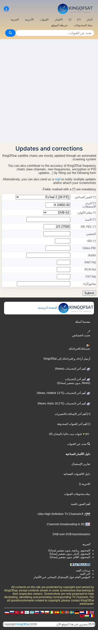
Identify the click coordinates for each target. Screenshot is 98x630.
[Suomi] (27, 612)
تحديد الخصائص (81, 335)
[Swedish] (72, 612)
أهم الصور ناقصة (80, 504)
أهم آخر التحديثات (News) (70, 368)
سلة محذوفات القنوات (77, 494)
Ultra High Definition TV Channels (60, 514)
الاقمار (59, 19)
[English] (92, 612)
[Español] (57, 612)
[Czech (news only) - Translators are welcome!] (42, 612)
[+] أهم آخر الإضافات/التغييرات (72, 414)
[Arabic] (22, 612)
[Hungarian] (87, 615)
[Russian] (12, 612)
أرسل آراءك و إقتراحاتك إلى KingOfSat (67, 358)
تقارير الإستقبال (80, 464)
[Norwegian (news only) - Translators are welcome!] (67, 612)
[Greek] (32, 612)
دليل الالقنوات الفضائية (77, 474)
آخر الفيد (85, 573)
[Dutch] (82, 612)
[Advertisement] (49, 91)
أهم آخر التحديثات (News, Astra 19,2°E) (62, 403)
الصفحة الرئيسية (48, 307)
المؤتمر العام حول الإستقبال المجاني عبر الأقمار (62, 577)
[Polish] (47, 612)
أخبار (89, 19)
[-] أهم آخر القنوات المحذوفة (73, 424)
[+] (78, 19)
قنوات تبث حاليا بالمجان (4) (66, 434)
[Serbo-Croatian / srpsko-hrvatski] (7, 612)
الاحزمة (29, 19)
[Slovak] (37, 612)
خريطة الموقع (59, 25)
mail (57, 179)
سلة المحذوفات (83, 25)
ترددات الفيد (83, 570)
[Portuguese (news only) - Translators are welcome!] (62, 612)
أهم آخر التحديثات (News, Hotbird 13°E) (61, 393)
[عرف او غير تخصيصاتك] (6, 9)
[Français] (87, 612)
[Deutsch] (77, 612)
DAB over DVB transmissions (71, 534)
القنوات (44, 19)
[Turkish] (17, 612)
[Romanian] (92, 615)
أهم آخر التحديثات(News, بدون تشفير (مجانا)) (73, 381)
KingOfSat (22, 624)
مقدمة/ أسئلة (82, 321)
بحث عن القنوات (77, 444)
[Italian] (52, 612)
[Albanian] (82, 615)
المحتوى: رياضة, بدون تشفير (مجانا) (69, 550)
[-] (70, 19)
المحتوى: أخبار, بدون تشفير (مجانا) (69, 553)
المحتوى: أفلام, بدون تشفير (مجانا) (70, 557)
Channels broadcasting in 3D (66, 524)
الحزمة (15, 19)
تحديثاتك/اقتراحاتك (79, 348)
